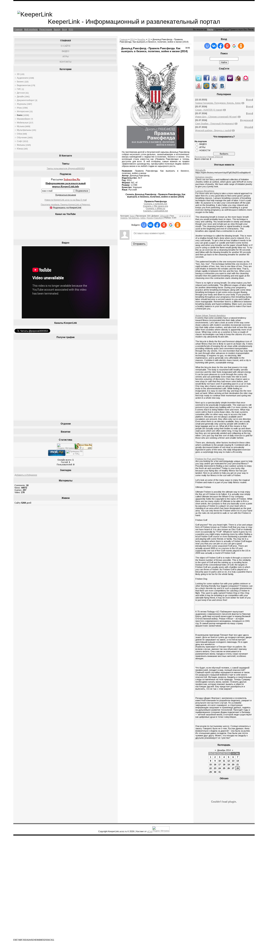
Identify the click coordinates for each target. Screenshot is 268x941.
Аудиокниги (22, 78)
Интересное (23, 111)
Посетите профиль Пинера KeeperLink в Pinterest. (65, 204)
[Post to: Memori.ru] (246, 78)
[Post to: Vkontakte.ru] (222, 86)
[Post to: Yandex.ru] (198, 86)
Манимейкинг (23, 119)
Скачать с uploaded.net (155, 211)
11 (224, 761)
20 (233, 764)
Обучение (22, 137)
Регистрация (45, 29)
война (142, 218)
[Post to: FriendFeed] (222, 78)
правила (123, 218)
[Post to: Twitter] (198, 78)
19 (228, 764)
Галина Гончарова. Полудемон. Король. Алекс (218, 103)
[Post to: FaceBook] (206, 78)
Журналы (21, 104)
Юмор (20, 148)
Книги (19, 115)
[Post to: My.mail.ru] (206, 86)
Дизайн (20, 96)
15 (210, 764)
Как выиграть (134, 218)
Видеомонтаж (23, 85)
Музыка (21, 126)
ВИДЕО (203, 144)
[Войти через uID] (144, 225)
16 (215, 764)
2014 (132, 39)
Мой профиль (31, 29)
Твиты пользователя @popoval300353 (66, 168)
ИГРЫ (202, 147)
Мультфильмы (24, 130)
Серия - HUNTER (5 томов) (208, 110)
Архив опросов (215, 156)
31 (219, 772)
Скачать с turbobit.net (155, 204)
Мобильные (22, 122)
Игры (19, 107)
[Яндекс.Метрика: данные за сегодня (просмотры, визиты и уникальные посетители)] (65, 446)
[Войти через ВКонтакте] (150, 225)
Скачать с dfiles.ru (155, 208)
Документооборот (26, 100)
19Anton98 (164, 216)
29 (210, 772)
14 (237, 761)
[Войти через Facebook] (157, 225)
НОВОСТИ (204, 150)
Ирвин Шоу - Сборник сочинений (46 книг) (216, 116)
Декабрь (141, 39)
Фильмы (21, 145)
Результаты (200, 156)
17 (219, 764)
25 (224, 768)
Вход (64, 29)
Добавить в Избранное (26, 475)
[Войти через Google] (171, 225)
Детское (21, 93)
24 (219, 768)
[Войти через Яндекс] (164, 225)
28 (149, 39)
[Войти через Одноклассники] (177, 225)
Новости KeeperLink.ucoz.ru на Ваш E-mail (66, 200)
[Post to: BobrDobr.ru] (238, 78)
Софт (19, 141)
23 (215, 768)
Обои (19, 134)
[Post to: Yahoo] (230, 78)
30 (215, 772)
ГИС (19, 89)
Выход (57, 29)
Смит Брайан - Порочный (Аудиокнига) (214, 123)
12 (228, 761)
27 (233, 768)
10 (219, 761)
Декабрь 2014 (224, 750)
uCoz (149, 831)
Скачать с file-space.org (155, 206)
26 (228, 768)
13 (233, 761)
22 (210, 768)
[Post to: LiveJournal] (214, 86)
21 (237, 764)
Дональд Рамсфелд (155, 218)
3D (18, 74)
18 (224, 764)
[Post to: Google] (214, 78)
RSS (71, 29)
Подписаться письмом (65, 195)
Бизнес (20, 81)
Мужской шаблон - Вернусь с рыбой (213, 130)
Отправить (139, 243)
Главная (18, 29)
